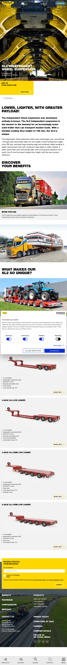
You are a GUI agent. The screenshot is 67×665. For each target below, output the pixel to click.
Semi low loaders (40, 599)
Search (35, 663)
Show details (57, 345)
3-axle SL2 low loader (13, 400)
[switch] (25, 339)
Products (5, 663)
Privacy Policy (41, 580)
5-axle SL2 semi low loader (16, 505)
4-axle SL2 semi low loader (16, 452)
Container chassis (40, 606)
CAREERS (60, 3)
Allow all (54, 350)
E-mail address (8, 567)
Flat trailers (39, 604)
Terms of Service (54, 580)
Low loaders (38, 601)
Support (21, 663)
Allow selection (33, 350)
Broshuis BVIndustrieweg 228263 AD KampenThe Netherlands (8, 623)
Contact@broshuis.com (11, 631)
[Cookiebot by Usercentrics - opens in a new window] (57, 313)
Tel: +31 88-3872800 (8, 629)
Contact (49, 663)
